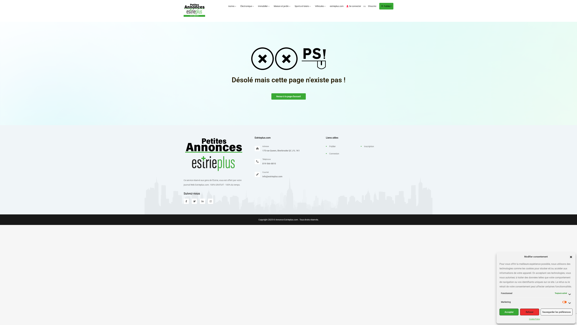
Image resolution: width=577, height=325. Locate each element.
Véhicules (319, 6)
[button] (570, 256)
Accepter (509, 312)
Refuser (529, 312)
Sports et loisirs (302, 6)
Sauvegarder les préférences (556, 312)
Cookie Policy (534, 319)
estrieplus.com (336, 6)
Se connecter (355, 6)
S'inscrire (372, 6)
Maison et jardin (281, 6)
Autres (231, 6)
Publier (332, 146)
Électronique (246, 6)
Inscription (369, 146)
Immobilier (263, 6)
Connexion (334, 153)
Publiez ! (388, 6)
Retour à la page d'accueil (288, 96)
